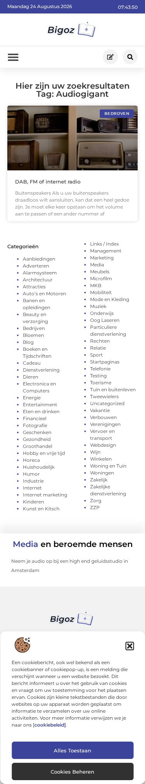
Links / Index (104, 244)
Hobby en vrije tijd (44, 453)
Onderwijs (102, 313)
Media (97, 265)
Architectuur (38, 280)
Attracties (34, 286)
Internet (32, 488)
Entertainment (40, 404)
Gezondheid (37, 439)
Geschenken (37, 432)
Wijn (95, 452)
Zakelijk (98, 480)
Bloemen (33, 335)
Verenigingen (105, 424)
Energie (32, 397)
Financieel (34, 418)
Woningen (102, 473)
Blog (28, 342)
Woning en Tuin (108, 466)
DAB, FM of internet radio (47, 181)
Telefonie (100, 369)
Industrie (33, 481)
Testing (98, 376)
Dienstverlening (41, 370)
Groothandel (37, 446)
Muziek (98, 306)
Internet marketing (45, 495)
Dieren (30, 377)
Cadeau (32, 363)
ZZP (95, 507)
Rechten (100, 341)
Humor (31, 474)
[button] (129, 646)
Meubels (99, 271)
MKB (95, 285)
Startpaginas (104, 362)
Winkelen (101, 459)
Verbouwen (103, 417)
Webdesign (103, 445)
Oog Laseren (104, 320)
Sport (96, 355)
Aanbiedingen (39, 259)
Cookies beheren (72, 772)
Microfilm (101, 278)
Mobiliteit (101, 292)
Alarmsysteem (40, 273)
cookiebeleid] (50, 725)
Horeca (31, 460)
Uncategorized (107, 403)
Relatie (98, 348)
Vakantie (100, 410)
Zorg (95, 500)
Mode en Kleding (109, 299)
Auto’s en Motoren (44, 293)
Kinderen (33, 502)
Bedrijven (34, 328)
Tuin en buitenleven (113, 389)
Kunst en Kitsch (41, 508)
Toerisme (100, 382)
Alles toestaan (72, 750)
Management (105, 251)
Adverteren (36, 266)
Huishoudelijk (39, 467)
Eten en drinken (41, 411)
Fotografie (35, 425)
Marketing (102, 258)
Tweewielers (104, 396)
